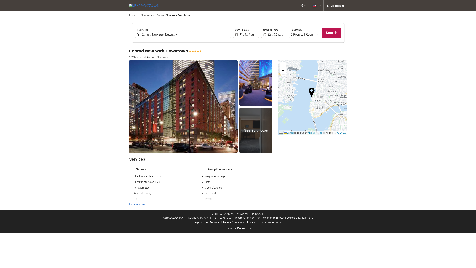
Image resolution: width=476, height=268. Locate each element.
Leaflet (290, 133)
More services (137, 204)
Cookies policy (273, 222)
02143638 (279, 218)
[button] (303, 5)
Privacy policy (255, 222)
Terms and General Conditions (227, 222)
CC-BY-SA (341, 133)
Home (132, 15)
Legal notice (201, 222)
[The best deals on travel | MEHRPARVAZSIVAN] (144, 5)
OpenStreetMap (315, 133)
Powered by (238, 228)
